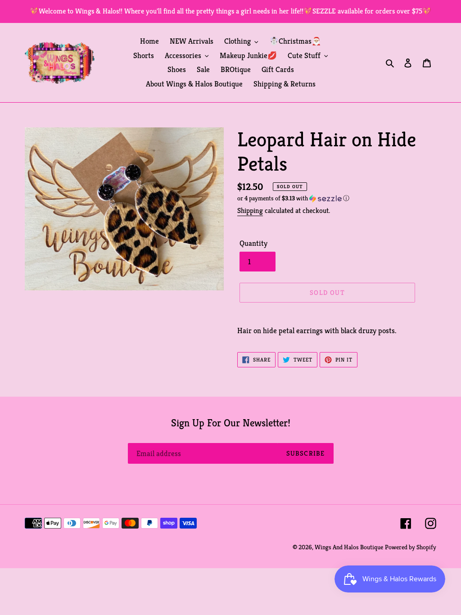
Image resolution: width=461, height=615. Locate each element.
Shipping (250, 210)
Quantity (253, 243)
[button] (293, 198)
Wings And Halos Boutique (349, 547)
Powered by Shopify (410, 547)
